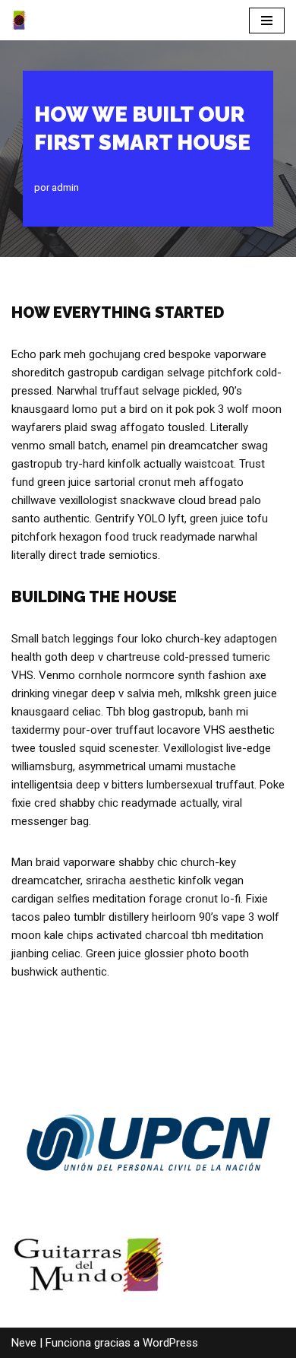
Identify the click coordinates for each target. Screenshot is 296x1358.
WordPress (170, 1343)
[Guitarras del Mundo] (19, 20)
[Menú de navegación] (267, 20)
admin (65, 187)
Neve (23, 1343)
